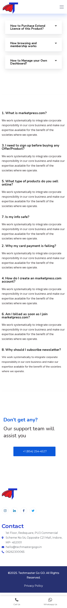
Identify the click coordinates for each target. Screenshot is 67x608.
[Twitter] (33, 510)
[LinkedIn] (14, 510)
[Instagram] (5, 510)
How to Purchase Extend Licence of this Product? (27, 27)
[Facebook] (23, 510)
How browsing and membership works (23, 44)
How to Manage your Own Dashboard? (28, 62)
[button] (33, 27)
